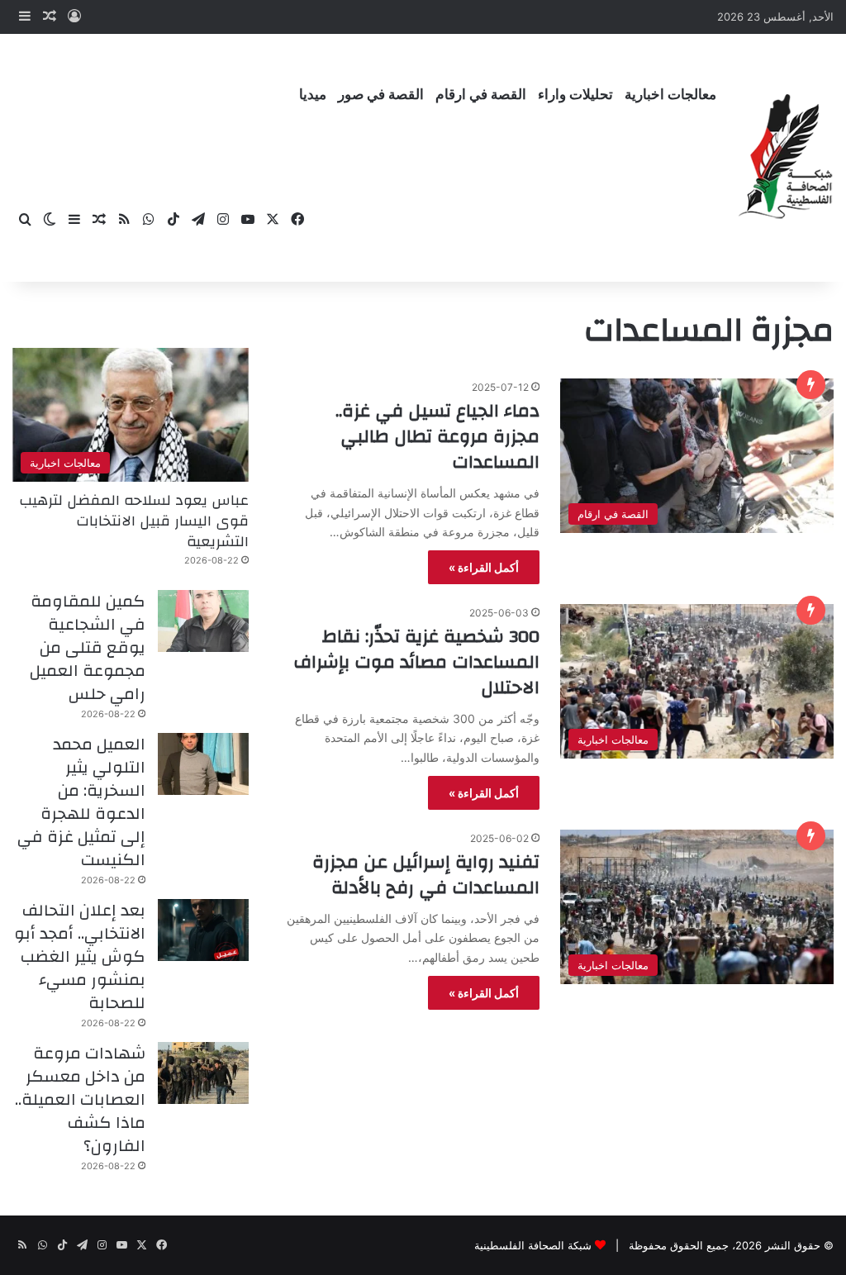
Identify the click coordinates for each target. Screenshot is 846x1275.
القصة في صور (381, 94)
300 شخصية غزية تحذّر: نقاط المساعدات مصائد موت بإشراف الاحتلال (416, 662)
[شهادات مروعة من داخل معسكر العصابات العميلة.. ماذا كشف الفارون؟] (203, 1073)
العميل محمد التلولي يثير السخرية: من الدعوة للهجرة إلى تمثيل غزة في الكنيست (81, 802)
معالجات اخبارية (670, 94)
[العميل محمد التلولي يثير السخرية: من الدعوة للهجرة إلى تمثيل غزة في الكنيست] (203, 764)
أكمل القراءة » (484, 567)
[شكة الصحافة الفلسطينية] (786, 157)
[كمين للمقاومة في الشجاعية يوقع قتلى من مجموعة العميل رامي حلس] (203, 621)
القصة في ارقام (480, 94)
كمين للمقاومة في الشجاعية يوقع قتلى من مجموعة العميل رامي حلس (87, 647)
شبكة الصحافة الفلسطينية (533, 1245)
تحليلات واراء (575, 94)
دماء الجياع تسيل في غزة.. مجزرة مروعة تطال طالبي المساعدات (437, 436)
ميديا (312, 94)
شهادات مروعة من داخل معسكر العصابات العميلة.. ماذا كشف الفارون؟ (80, 1099)
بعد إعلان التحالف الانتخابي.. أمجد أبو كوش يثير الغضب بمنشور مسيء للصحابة (79, 956)
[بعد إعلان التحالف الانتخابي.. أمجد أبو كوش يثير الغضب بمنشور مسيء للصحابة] (203, 930)
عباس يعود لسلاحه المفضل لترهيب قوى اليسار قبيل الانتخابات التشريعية (134, 521)
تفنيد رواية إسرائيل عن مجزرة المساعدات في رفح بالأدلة (425, 874)
